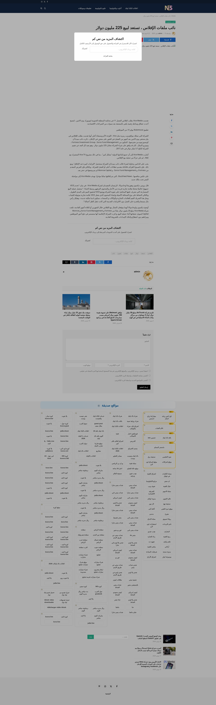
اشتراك (84, 48)
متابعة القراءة (108, 56)
